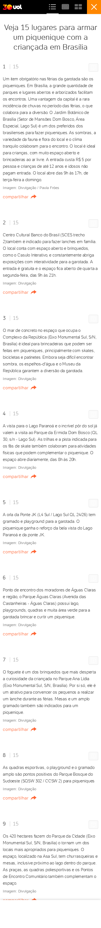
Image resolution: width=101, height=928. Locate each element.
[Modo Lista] (53, 6)
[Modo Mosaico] (78, 6)
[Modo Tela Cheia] (65, 6)
